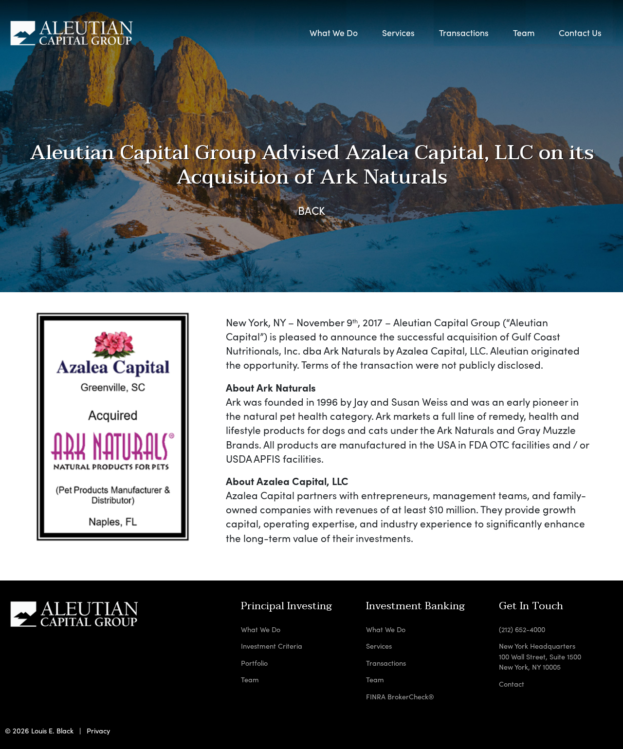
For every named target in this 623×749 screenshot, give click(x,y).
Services (379, 646)
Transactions (386, 663)
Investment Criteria (271, 646)
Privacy (98, 730)
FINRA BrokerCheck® (400, 696)
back (311, 210)
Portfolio (254, 663)
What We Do (334, 32)
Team (523, 32)
